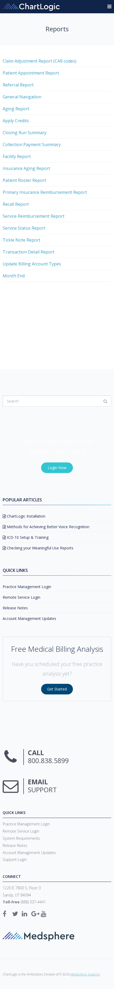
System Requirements (21, 838)
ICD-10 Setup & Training (27, 537)
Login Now (57, 467)
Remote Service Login (21, 597)
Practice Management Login (27, 586)
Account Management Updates (29, 618)
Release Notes (15, 607)
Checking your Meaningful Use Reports (39, 547)
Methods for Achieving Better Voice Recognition (47, 526)
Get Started (57, 689)
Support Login (15, 859)
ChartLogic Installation (25, 516)
